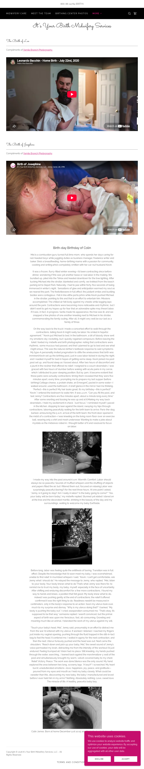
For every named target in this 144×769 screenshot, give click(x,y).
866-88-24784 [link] (67, 4)
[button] (97, 13)
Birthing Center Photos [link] (71, 13)
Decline (99, 759)
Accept (126, 759)
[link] (72, 26)
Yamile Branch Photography (38, 50)
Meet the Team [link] (41, 13)
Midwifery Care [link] (16, 13)
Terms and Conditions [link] (72, 762)
